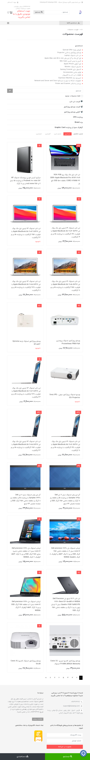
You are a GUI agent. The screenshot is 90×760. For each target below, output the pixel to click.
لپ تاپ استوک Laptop (72, 55)
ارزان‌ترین (39, 134)
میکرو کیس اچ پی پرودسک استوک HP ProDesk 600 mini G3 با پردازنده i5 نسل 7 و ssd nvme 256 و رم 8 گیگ (25, 180)
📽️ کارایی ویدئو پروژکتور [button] (73, 112)
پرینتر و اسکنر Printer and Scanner (68, 83)
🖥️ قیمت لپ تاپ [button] (76, 101)
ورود (14, 2)
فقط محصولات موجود (72, 96)
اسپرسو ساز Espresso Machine (69, 78)
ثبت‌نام (10, 2)
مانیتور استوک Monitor (73, 67)
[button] (10, 12)
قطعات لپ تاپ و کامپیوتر (71, 75)
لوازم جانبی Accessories (72, 72)
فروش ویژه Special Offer (72, 50)
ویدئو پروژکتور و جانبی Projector (69, 52)
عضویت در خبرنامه (64, 747)
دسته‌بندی (21, 756)
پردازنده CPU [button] (78, 117)
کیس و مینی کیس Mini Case (70, 61)
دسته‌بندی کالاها (72, 23)
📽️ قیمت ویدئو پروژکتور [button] (73, 107)
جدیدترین (67, 134)
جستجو (38, 12)
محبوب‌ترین (57, 134)
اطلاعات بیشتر (37, 719)
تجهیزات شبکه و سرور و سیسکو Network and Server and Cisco (57, 81)
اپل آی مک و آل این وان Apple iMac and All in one (63, 58)
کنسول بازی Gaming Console (70, 69)
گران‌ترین (47, 134)
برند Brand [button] (79, 122)
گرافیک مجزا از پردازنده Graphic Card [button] (69, 127)
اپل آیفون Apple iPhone (72, 64)
